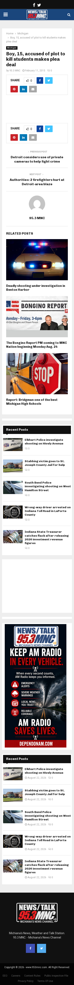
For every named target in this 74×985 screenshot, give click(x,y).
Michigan (11, 48)
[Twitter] (41, 948)
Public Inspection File (56, 975)
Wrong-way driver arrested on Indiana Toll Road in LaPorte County (48, 511)
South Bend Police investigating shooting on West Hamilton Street (48, 486)
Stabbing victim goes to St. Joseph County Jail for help (45, 463)
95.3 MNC (14, 70)
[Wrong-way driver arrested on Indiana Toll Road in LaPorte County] (13, 512)
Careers (15, 975)
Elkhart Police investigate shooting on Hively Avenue (44, 441)
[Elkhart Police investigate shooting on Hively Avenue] (13, 444)
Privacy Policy (26, 981)
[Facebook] (30, 948)
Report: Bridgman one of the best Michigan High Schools (32, 402)
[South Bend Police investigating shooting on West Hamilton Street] (13, 487)
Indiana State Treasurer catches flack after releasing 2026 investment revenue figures (47, 537)
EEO (5, 975)
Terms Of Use (45, 981)
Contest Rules (32, 975)
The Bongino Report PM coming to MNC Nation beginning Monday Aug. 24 (36, 345)
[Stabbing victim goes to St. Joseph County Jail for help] (13, 465)
